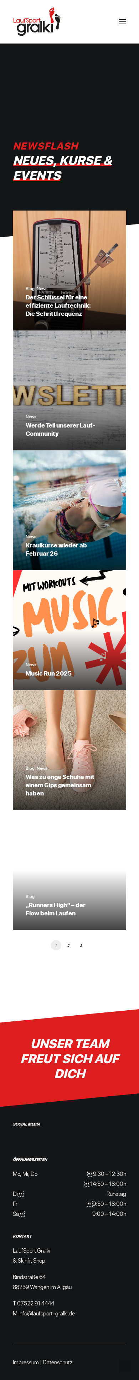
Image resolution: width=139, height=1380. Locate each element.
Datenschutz (57, 1362)
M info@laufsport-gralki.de (44, 1313)
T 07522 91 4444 (33, 1303)
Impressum (26, 1362)
